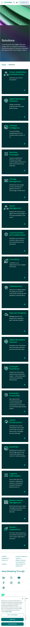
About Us (5, 560)
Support (18, 558)
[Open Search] (14, 2)
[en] (17, 2)
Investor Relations (21, 556)
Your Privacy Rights (12, 614)
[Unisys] (3, 595)
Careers (4, 564)
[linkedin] (4, 578)
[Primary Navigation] (2, 2)
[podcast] (4, 588)
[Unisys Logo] (8, 2)
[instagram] (11, 583)
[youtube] (19, 578)
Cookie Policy (8, 611)
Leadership (5, 558)
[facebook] (4, 583)
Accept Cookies (12, 624)
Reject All (12, 619)
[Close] (22, 598)
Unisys (4, 64)
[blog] (19, 583)
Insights (4, 556)
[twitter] (11, 578)
